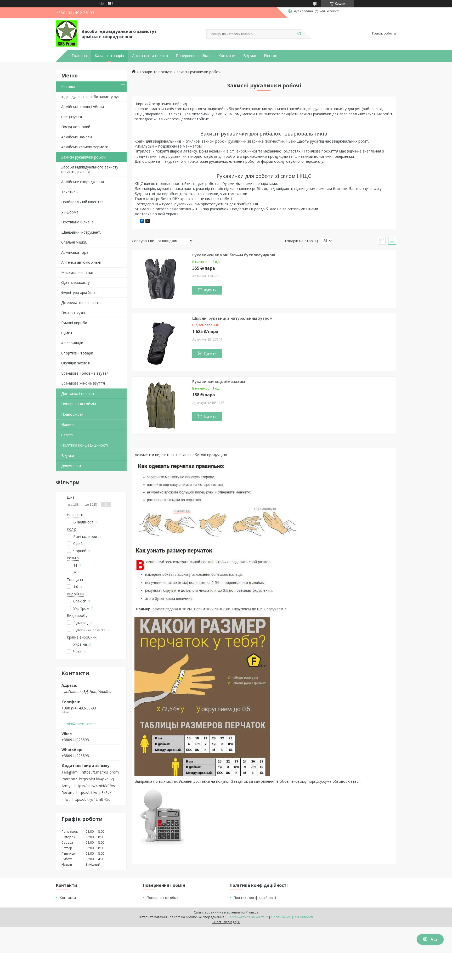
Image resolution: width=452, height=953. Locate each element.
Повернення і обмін (193, 56)
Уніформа (69, 212)
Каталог (68, 86)
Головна (79, 56)
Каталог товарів (109, 56)
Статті (67, 434)
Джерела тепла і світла (82, 302)
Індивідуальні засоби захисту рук (90, 96)
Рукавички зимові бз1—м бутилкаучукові (233, 254)
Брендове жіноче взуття (83, 383)
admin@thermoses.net (80, 723)
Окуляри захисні (75, 362)
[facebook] (142, 221)
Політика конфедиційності (84, 445)
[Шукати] (299, 34)
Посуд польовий (75, 126)
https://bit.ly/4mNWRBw (95, 785)
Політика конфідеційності (255, 897)
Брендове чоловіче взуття (85, 373)
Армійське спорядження (82, 181)
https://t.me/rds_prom (100, 772)
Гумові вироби (74, 322)
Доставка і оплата (77, 393)
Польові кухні (73, 312)
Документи (71, 465)
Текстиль (69, 191)
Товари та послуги (155, 72)
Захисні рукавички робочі (83, 157)
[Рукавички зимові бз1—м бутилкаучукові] (161, 279)
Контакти (226, 56)
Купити (210, 289)
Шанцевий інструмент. (81, 232)
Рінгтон (270, 56)
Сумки (66, 332)
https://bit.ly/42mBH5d (91, 799)
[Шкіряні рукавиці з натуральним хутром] (161, 342)
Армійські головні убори (82, 106)
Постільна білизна (77, 221)
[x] (147, 221)
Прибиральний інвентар (82, 201)
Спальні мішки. (74, 242)
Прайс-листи (72, 414)
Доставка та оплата (150, 56)
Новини (68, 424)
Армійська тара (74, 252)
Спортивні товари (77, 353)
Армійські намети (76, 136)
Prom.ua (252, 912)
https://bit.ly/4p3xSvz (93, 792)
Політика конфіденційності (292, 917)
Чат (434, 939)
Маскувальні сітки (77, 272)
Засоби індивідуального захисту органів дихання (89, 169)
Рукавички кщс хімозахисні (219, 381)
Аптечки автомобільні (81, 262)
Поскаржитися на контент (248, 917)
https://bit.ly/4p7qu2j (96, 778)
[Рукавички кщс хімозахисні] (161, 405)
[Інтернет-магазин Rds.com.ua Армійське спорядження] (66, 33)
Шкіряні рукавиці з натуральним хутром (232, 318)
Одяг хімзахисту (75, 282)
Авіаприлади (72, 342)
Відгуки (249, 56)
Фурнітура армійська (79, 292)
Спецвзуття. (72, 116)
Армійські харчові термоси (84, 146)
